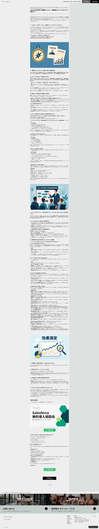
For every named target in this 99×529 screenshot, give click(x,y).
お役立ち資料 (6, 492)
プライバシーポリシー (6, 527)
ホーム (2, 492)
